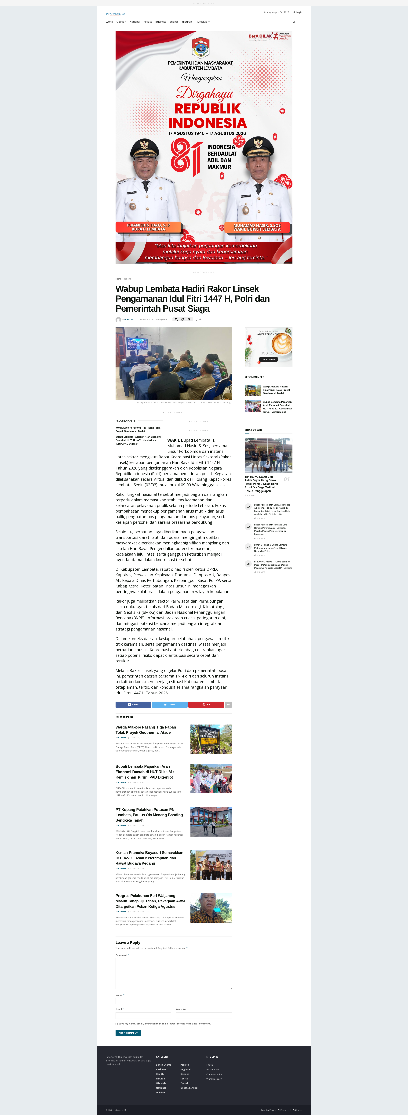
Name (120, 995)
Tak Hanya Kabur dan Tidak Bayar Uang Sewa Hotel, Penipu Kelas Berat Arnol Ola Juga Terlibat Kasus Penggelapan (261, 484)
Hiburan (187, 21)
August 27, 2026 (136, 782)
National (135, 21)
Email (120, 1009)
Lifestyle (202, 21)
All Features (283, 1110)
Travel (184, 1083)
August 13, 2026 (136, 911)
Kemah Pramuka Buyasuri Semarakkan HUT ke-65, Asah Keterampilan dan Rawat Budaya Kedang (149, 857)
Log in (209, 1064)
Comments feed (214, 1074)
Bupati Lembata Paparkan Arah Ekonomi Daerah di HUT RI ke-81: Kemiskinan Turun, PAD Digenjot (138, 440)
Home (118, 278)
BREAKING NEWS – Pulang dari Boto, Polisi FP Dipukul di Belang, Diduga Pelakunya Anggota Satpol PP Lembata (273, 564)
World (109, 21)
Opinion (121, 21)
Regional (127, 278)
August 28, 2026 (136, 737)
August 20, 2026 (136, 825)
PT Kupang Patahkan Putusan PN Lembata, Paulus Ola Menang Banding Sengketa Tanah (149, 814)
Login (298, 12)
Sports (184, 1078)
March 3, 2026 (146, 319)
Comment (122, 955)
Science (174, 21)
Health (160, 1073)
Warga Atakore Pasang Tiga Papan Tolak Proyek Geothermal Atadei (276, 390)
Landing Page (267, 1110)
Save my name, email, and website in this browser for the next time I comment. (165, 1023)
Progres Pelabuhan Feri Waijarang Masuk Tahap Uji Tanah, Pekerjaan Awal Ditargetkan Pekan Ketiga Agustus (150, 900)
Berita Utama (163, 1064)
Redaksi (129, 319)
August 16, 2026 (136, 868)
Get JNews (297, 1110)
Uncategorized (188, 1087)
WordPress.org (214, 1078)
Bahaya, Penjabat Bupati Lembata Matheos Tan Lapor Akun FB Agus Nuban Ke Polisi (270, 547)
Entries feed (212, 1069)
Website (181, 1009)
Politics (147, 21)
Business (160, 21)
